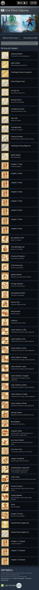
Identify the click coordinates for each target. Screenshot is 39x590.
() (20, 3)
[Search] (36, 43)
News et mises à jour (11, 38)
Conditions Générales (18, 578)
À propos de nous (6, 578)
